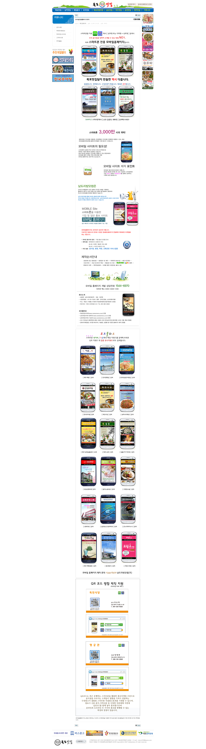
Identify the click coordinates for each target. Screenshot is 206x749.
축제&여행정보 (60, 30)
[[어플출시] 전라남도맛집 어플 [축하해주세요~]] (138, 15)
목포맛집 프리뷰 (61, 34)
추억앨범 (59, 41)
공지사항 (59, 27)
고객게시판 (59, 37)
